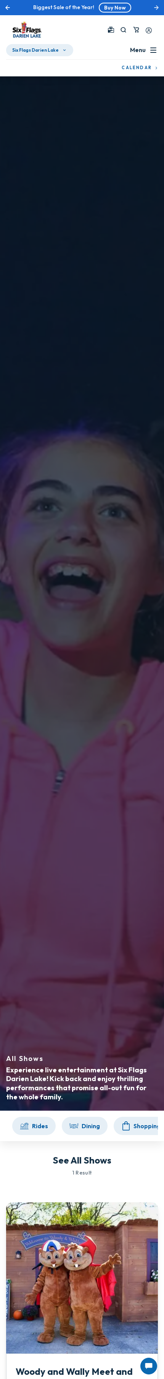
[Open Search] (123, 30)
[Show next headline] (156, 7)
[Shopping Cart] (136, 29)
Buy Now (115, 7)
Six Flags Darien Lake (35, 50)
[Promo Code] (111, 30)
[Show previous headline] (7, 7)
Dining (91, 1126)
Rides (40, 1126)
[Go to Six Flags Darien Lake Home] (26, 30)
